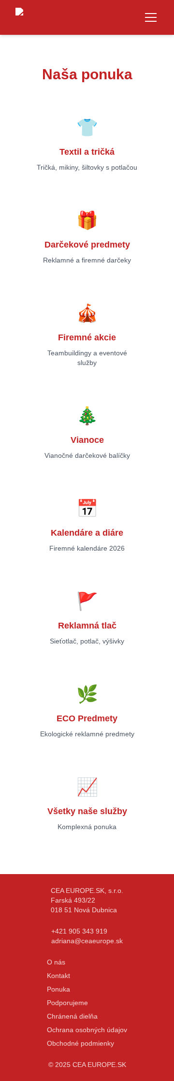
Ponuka (58, 989)
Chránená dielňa (72, 1016)
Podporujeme (67, 1003)
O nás (56, 962)
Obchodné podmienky (80, 1043)
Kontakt (58, 975)
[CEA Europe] (54, 17)
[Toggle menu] (151, 17)
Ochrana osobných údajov (87, 1030)
